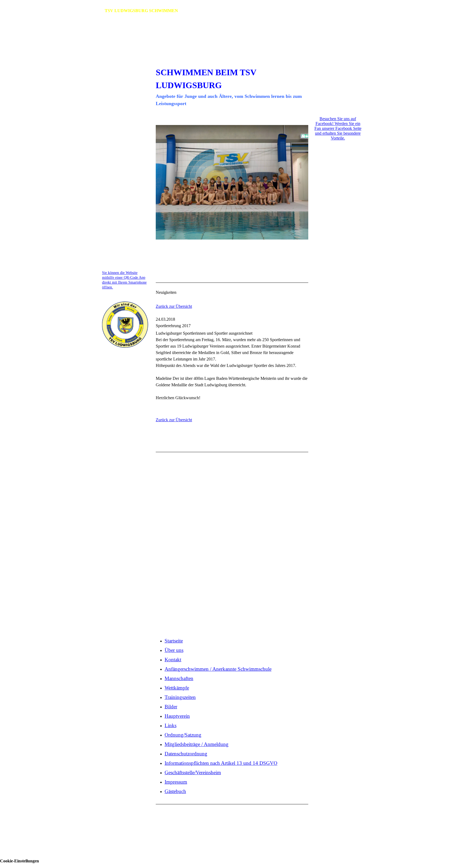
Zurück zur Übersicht (174, 306)
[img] (232, 46)
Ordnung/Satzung (117, 169)
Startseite (111, 67)
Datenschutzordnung (120, 193)
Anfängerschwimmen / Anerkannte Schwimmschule (121, 100)
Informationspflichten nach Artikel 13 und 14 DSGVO (122, 208)
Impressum (110, 232)
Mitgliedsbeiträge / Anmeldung (119, 181)
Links (107, 160)
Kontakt (109, 85)
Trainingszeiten (116, 133)
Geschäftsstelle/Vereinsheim (127, 224)
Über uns (110, 76)
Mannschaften (115, 115)
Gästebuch (111, 241)
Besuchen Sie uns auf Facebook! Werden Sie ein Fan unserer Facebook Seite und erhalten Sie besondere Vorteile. (337, 128)
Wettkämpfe (113, 124)
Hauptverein (113, 151)
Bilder (108, 142)
